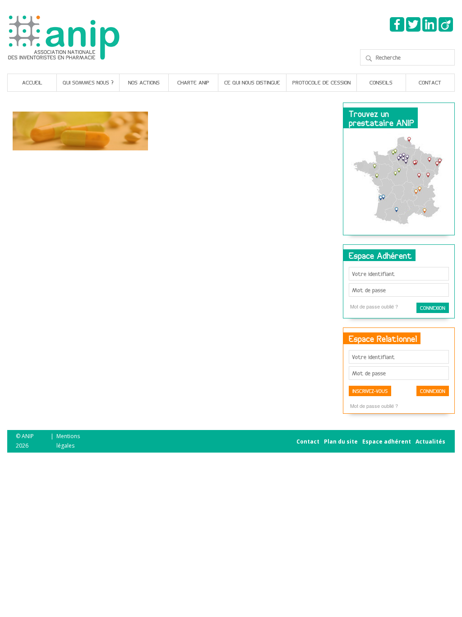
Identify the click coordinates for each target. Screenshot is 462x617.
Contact (430, 82)
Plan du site (341, 441)
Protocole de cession (321, 82)
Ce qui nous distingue (252, 82)
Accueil (32, 82)
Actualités (430, 441)
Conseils (381, 82)
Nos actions (144, 82)
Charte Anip (193, 82)
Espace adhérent (386, 441)
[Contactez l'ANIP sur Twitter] (413, 24)
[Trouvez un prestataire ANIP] (398, 182)
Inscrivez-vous (370, 391)
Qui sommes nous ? (88, 82)
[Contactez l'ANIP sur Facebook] (397, 24)
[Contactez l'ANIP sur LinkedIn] (429, 24)
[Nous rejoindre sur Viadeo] (446, 24)
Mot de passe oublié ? (374, 306)
